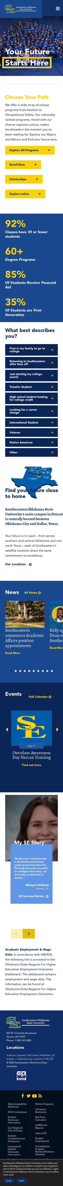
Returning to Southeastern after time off (27, 362)
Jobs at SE (40, 1133)
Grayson (21, 1055)
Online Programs (44, 1103)
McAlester (45, 1055)
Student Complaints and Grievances (16, 1138)
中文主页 (48, 1058)
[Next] (29, 934)
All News (30, 592)
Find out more (31, 765)
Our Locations (15, 564)
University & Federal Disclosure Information (14, 1150)
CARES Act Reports (41, 1126)
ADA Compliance (17, 1111)
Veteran (15, 432)
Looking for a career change (23, 411)
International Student (24, 422)
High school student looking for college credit (28, 398)
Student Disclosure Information (14, 1120)
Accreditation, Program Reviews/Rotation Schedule (44, 1150)
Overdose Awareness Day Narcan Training (31, 755)
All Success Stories (31, 896)
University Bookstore (40, 1110)
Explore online (19, 194)
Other (13, 452)
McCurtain (33, 1055)
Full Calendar (38, 697)
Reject (21, 1180)
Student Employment (42, 1140)
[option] (31, 738)
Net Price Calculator (40, 1118)
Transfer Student (21, 387)
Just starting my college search (26, 375)
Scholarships (18, 179)
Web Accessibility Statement (17, 1105)
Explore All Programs (24, 150)
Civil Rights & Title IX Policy (15, 1129)
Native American (21, 442)
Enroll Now (17, 164)
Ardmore (11, 1055)
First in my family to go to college (27, 349)
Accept (8, 1180)
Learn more (8, 1174)
